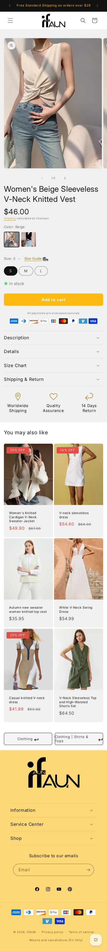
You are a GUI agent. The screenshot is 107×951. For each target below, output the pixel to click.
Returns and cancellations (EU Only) (56, 940)
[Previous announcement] (9, 5)
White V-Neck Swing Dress (75, 610)
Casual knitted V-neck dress (27, 700)
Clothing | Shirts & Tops (79, 739)
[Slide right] (65, 178)
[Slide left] (42, 178)
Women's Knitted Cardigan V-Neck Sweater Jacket (23, 517)
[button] (10, 20)
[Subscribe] (88, 870)
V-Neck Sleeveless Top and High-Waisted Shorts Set (78, 702)
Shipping (10, 218)
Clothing (28, 739)
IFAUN (31, 932)
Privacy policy (52, 932)
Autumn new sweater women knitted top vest (28, 610)
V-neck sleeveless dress (74, 515)
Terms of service (81, 932)
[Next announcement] (97, 5)
